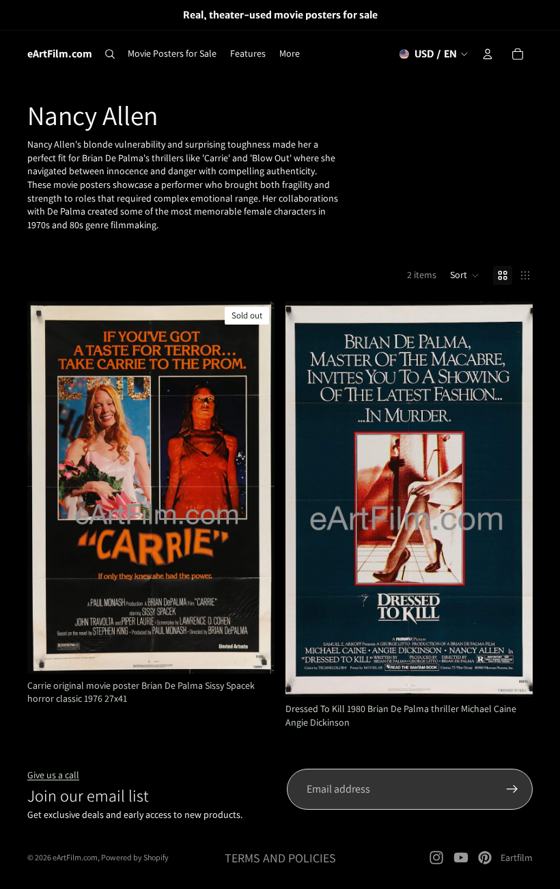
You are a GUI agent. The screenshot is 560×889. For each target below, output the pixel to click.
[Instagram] (436, 857)
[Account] (488, 54)
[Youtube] (461, 857)
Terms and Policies (280, 858)
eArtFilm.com (75, 857)
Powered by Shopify (135, 857)
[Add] (511, 676)
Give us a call (53, 775)
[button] (464, 275)
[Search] (110, 54)
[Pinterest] (485, 857)
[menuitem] (289, 54)
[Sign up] (512, 789)
